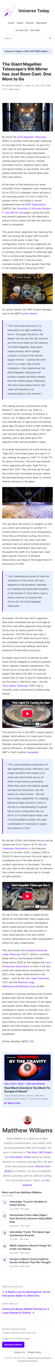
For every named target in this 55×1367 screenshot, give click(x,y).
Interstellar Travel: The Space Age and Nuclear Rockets (30, 1234)
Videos (19, 23)
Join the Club (21, 30)
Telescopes (14, 89)
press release (29, 313)
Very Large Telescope (37, 978)
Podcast (30, 23)
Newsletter (41, 23)
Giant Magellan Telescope (31, 136)
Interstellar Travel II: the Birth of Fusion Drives (28, 1203)
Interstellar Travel (20, 1157)
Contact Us (19, 1352)
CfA (31, 1041)
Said (47, 551)
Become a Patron (13, 1344)
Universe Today (33, 10)
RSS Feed (35, 30)
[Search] (50, 38)
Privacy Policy (34, 1352)
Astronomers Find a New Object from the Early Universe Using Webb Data (31, 1218)
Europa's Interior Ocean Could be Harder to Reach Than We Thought (30, 1261)
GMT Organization (36, 204)
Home (11, 23)
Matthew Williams (14, 85)
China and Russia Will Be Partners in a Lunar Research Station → (25, 1310)
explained (32, 752)
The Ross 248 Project (39, 1152)
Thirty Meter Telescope (15, 685)
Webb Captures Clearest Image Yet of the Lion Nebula (30, 1247)
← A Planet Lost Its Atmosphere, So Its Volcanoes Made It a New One (26, 1293)
